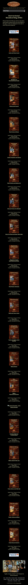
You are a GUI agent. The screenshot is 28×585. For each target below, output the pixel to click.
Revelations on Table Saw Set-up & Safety (14, 80)
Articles (17, 579)
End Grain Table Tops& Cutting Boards (14, 434)
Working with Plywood (14, 106)
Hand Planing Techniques (14, 286)
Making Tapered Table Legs (14, 460)
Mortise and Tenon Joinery (14, 313)
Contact (19, 580)
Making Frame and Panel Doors (14, 394)
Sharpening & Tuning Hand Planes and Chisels (14, 260)
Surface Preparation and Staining (14, 157)
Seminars (5, 579)
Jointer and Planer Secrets (14, 52)
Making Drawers (14, 366)
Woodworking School (21, 577)
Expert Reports (10, 580)
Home (4, 577)
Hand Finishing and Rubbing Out (14, 183)
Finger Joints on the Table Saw (14, 488)
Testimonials (15, 580)
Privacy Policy (18, 583)
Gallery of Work (8, 577)
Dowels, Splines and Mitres (14, 517)
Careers (8, 579)
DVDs (11, 579)
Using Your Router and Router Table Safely (14, 234)
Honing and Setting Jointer (14, 339)
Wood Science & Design (14, 131)
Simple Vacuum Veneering (14, 542)
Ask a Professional (21, 579)
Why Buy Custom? (14, 577)
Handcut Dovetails (14, 407)
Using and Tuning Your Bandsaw (14, 208)
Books (14, 579)
